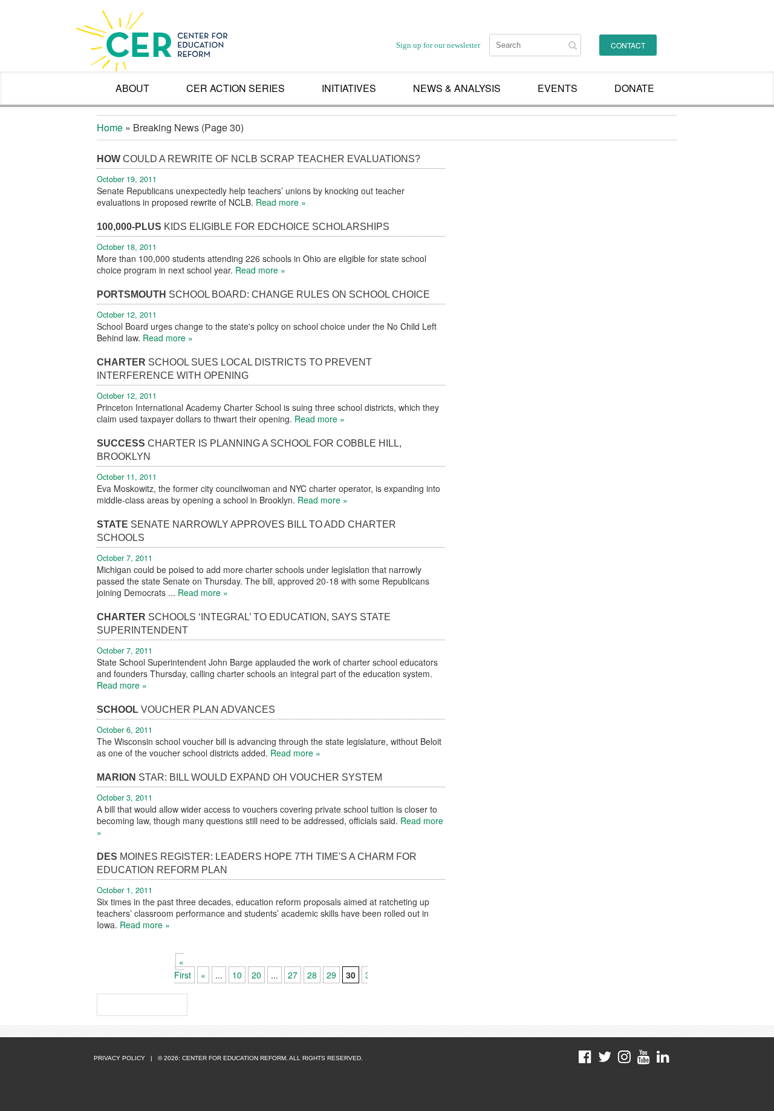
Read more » (281, 202)
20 (256, 975)
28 (312, 975)
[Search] (572, 45)
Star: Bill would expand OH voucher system (239, 777)
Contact (628, 45)
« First (182, 968)
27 (293, 975)
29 (331, 975)
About (132, 88)
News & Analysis (457, 88)
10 (237, 975)
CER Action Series (235, 88)
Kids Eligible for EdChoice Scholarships (243, 226)
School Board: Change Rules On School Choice (263, 294)
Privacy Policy (119, 1058)
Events (557, 88)
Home (110, 127)
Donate (634, 88)
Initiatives (349, 88)
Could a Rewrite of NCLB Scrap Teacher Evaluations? (258, 159)
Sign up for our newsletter (438, 45)
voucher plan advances (186, 709)
